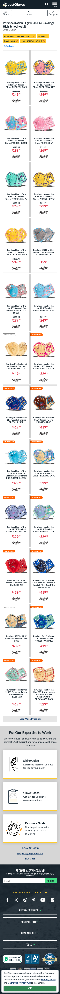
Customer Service (28, 910)
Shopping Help (29, 921)
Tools (29, 944)
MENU (55, 5)
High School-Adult (31, 41)
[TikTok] (52, 900)
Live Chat (30, 858)
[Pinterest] (33, 900)
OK (30, 988)
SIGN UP (51, 881)
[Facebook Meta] (7, 900)
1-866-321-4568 (30, 848)
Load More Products (30, 718)
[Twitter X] (16, 900)
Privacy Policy (48, 979)
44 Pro (41, 36)
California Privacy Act (19, 982)
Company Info (28, 933)
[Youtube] (42, 900)
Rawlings (9, 41)
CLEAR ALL (9, 46)
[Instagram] (25, 900)
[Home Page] (14, 4)
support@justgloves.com (30, 853)
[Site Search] (46, 4)
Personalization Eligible (18, 36)
